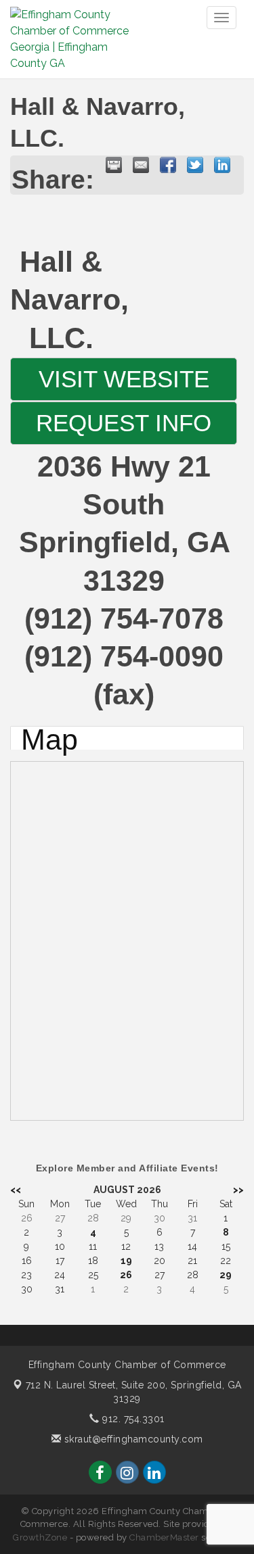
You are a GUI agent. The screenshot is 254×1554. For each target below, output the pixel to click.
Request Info (123, 423)
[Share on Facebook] (168, 165)
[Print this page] (114, 165)
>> (238, 1189)
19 (126, 1260)
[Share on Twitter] (195, 165)
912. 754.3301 (132, 1418)
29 (225, 1274)
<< (15, 1189)
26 (126, 1274)
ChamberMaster (164, 1537)
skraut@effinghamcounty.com (132, 1439)
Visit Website (124, 379)
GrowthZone (40, 1537)
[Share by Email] (141, 165)
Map (49, 738)
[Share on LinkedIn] (222, 165)
